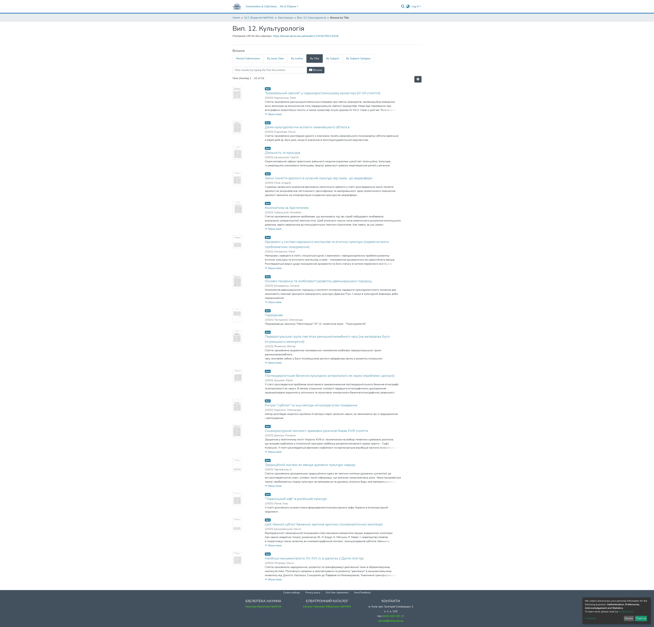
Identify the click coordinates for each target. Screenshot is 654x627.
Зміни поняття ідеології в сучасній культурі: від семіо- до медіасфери (318, 178)
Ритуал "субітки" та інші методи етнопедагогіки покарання (311, 405)
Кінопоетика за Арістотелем (287, 207)
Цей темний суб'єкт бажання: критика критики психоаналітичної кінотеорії (324, 524)
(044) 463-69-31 (393, 616)
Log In (415, 6)
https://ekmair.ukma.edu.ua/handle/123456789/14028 (305, 36)
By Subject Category (358, 58)
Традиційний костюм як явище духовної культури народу (310, 465)
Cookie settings (291, 592)
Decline (629, 618)
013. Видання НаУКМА (259, 18)
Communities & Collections (261, 6)
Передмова (274, 315)
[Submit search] (403, 6)
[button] (408, 6)
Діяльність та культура (282, 152)
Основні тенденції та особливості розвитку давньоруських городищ (318, 281)
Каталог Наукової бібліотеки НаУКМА (327, 606)
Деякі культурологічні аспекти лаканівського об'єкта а (307, 127)
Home (236, 18)
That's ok (641, 618)
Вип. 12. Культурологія (311, 18)
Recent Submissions (248, 58)
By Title (314, 58)
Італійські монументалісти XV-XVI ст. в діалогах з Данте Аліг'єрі (314, 558)
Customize (590, 618)
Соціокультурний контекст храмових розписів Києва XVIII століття (316, 430)
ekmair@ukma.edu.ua (390, 621)
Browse (317, 70)
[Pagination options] (418, 79)
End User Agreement (337, 592)
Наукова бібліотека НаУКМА (263, 606)
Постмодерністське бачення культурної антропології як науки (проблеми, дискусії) (329, 375)
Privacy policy (313, 592)
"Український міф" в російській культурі (296, 499)
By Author (297, 58)
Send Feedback (362, 592)
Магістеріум (285, 18)
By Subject (332, 58)
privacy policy (626, 611)
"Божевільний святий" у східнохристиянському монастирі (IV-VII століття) (322, 93)
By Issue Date (275, 58)
